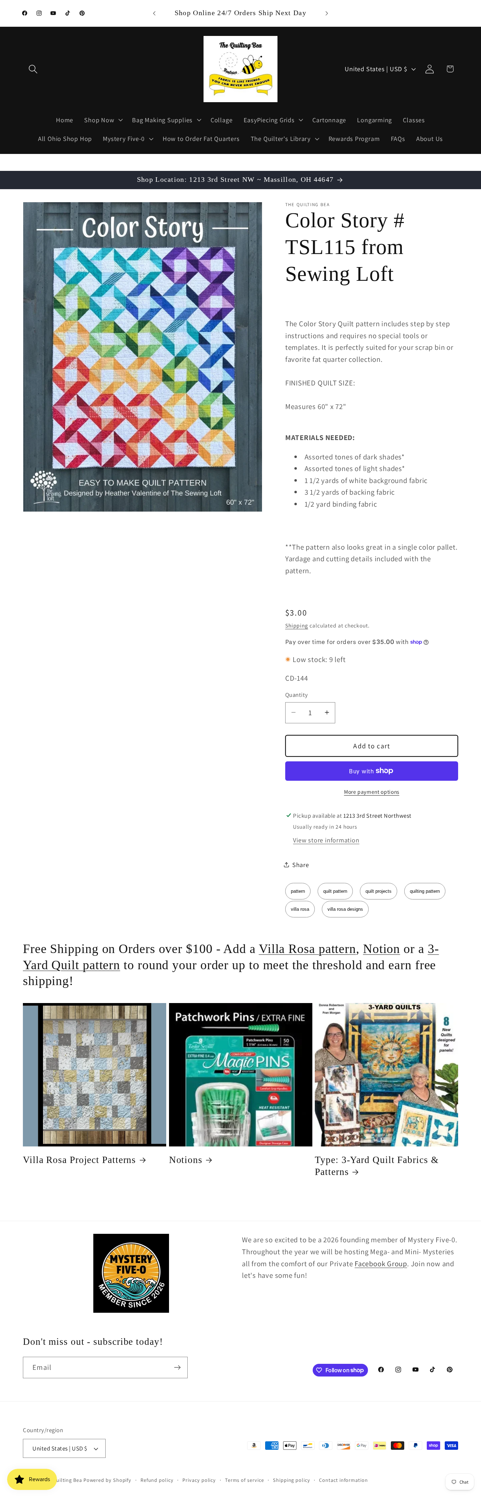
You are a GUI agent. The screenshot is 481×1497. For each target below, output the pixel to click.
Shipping (296, 625)
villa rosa (300, 909)
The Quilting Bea (62, 1480)
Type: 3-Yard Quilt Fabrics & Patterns (376, 1166)
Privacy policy (199, 1480)
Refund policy (157, 1480)
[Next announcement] (327, 13)
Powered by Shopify (107, 1480)
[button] (33, 69)
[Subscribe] (177, 1367)
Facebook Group (381, 1263)
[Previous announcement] (154, 13)
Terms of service (244, 1480)
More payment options (371, 791)
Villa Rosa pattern (307, 949)
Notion (381, 949)
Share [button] (300, 864)
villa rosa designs (345, 909)
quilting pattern (425, 891)
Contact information (343, 1480)
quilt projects (379, 891)
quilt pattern (335, 891)
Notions (185, 1160)
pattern (298, 891)
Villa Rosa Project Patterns (79, 1160)
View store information (326, 839)
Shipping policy (291, 1480)
